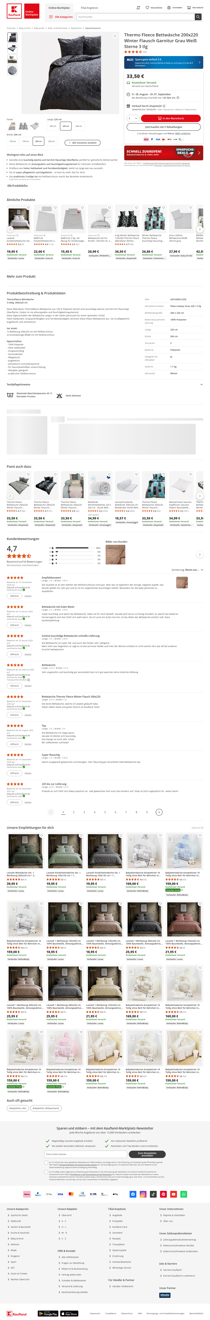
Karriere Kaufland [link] (172, 1269)
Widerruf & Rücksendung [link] (75, 1268)
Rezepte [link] (116, 1238)
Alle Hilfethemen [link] (70, 1257)
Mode (14, 1250)
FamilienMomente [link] (121, 1261)
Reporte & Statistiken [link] (174, 1215)
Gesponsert (11, 235)
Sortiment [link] (117, 1232)
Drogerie (15, 1256)
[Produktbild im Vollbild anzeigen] (70, 73)
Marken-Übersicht (20, 1279)
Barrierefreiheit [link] (196, 1313)
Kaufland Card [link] (119, 1226)
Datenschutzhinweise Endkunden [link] (180, 1251)
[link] (89, 7)
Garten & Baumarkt (21, 1226)
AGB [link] (140, 1313)
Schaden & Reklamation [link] (74, 1280)
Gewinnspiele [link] (119, 1250)
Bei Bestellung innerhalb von (155, 97)
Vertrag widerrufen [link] (71, 1274)
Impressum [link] (95, 1313)
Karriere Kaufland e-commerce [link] (179, 1275)
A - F (64, 1221)
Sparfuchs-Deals (19, 1215)
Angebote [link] (117, 1215)
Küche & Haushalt (20, 1232)
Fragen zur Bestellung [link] (73, 1263)
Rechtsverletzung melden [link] (75, 1292)
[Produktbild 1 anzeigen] (12, 37)
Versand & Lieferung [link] (72, 1286)
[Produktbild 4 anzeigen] (12, 70)
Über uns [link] (168, 1221)
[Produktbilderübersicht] (12, 73)
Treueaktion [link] (118, 1244)
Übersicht (67, 1215)
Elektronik (16, 1221)
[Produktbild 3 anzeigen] (12, 59)
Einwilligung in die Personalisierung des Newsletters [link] (91, 1174)
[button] (75, 548)
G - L (64, 1226)
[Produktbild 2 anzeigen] (12, 48)
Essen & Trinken (19, 1273)
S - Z (64, 1238)
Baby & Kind (17, 1238)
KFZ (12, 1267)
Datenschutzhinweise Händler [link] (178, 1245)
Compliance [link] (110, 1313)
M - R (64, 1232)
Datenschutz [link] (127, 1313)
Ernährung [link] (117, 1256)
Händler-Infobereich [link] (122, 1286)
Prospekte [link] (117, 1221)
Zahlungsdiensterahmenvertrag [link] (179, 1239)
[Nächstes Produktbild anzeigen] (199, 554)
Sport (13, 1261)
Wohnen (15, 1244)
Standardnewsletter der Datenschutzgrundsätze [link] (78, 1165)
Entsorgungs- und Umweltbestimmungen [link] (165, 1313)
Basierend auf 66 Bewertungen (24, 561)
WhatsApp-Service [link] (121, 1267)
